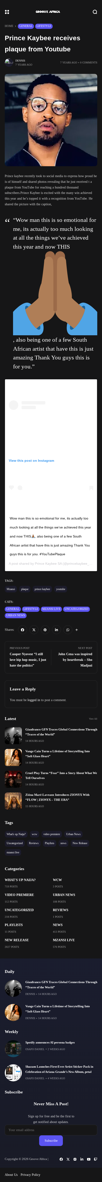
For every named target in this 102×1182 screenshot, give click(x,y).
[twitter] (33, 629)
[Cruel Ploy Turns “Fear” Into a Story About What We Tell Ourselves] (13, 779)
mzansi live (51, 609)
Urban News (15, 615)
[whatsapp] (67, 629)
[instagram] (75, 1159)
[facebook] (22, 629)
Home (9, 26)
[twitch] (95, 1159)
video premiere (19, 895)
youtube (60, 589)
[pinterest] (45, 629)
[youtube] (88, 1159)
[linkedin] (56, 629)
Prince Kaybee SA (48, 563)
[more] (77, 630)
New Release (17, 940)
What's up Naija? (20, 880)
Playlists (14, 925)
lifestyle (44, 26)
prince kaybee (42, 589)
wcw (57, 880)
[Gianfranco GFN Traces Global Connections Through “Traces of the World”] (13, 735)
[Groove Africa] (51, 11)
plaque (24, 589)
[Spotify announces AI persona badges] (13, 1048)
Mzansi (11, 589)
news (58, 925)
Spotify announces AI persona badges (50, 1042)
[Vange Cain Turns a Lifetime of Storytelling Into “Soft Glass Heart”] (13, 757)
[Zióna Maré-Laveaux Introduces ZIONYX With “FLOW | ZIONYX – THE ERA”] (13, 801)
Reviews (60, 910)
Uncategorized (76, 609)
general (25, 26)
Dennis (20, 60)
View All (93, 718)
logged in (34, 700)
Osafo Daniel (35, 1049)
